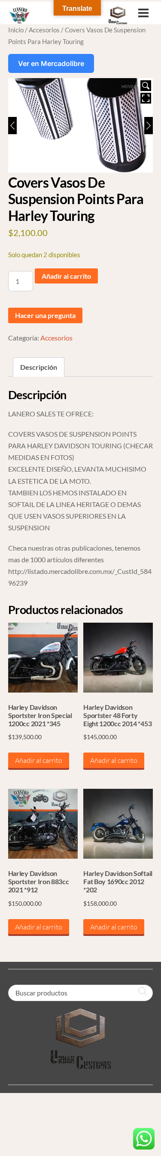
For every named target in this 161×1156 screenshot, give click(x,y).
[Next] (148, 125)
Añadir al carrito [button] (38, 760)
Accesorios (44, 30)
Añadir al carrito (66, 276)
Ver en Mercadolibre (51, 63)
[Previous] (12, 125)
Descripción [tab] (38, 367)
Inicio (16, 30)
